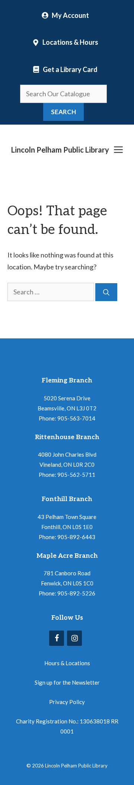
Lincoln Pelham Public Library (60, 149)
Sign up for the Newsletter (67, 682)
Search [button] (63, 112)
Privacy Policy (67, 701)
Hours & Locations (67, 663)
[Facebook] (56, 638)
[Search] (106, 292)
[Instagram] (74, 638)
